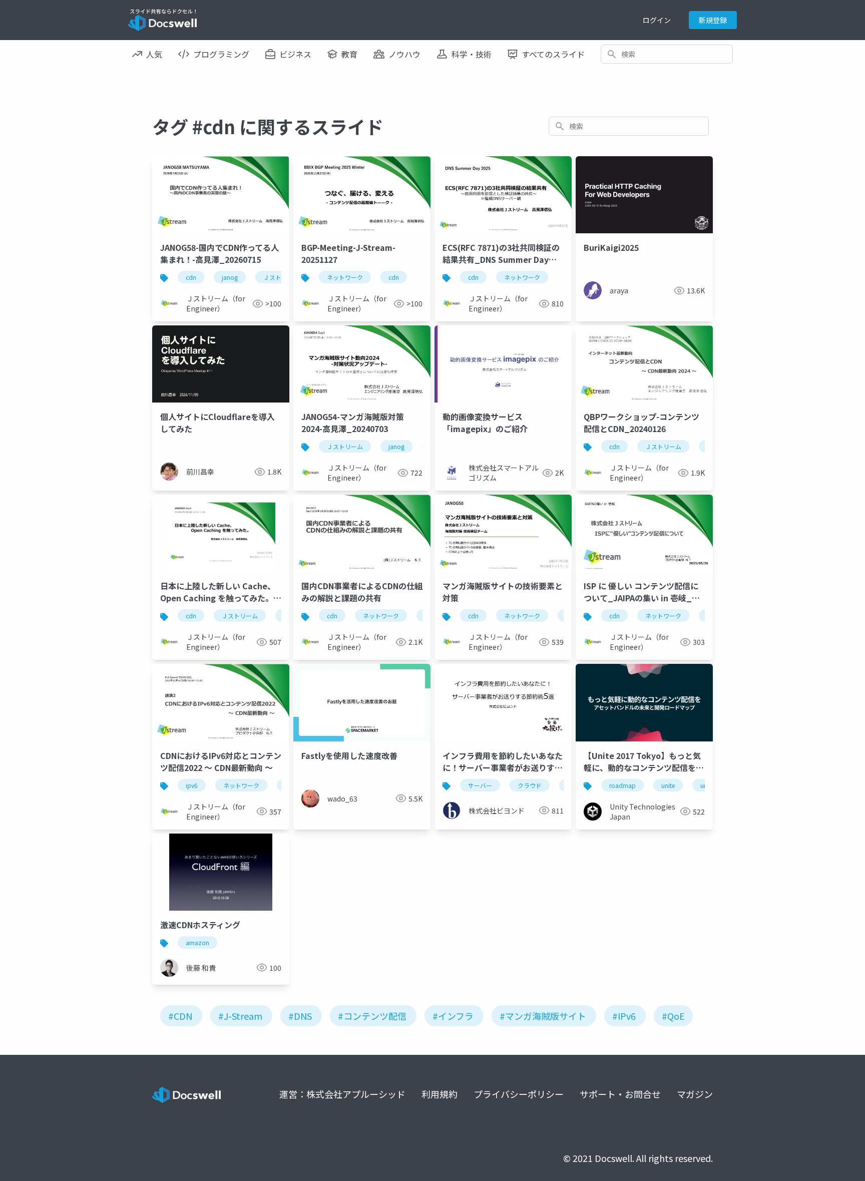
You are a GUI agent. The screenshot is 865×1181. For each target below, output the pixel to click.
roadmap (622, 785)
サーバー (480, 785)
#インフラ (453, 1015)
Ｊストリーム (345, 446)
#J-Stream (240, 1015)
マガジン (695, 1093)
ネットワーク (345, 277)
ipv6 (192, 785)
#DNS (300, 1015)
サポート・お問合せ (620, 1093)
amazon (197, 942)
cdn (191, 277)
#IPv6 (624, 1015)
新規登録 (713, 20)
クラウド (530, 785)
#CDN (180, 1015)
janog (230, 277)
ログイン (657, 20)
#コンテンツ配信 (372, 1015)
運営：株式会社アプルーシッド (342, 1093)
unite (668, 785)
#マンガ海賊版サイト (543, 1015)
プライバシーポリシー (519, 1093)
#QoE (673, 1015)
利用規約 (439, 1093)
